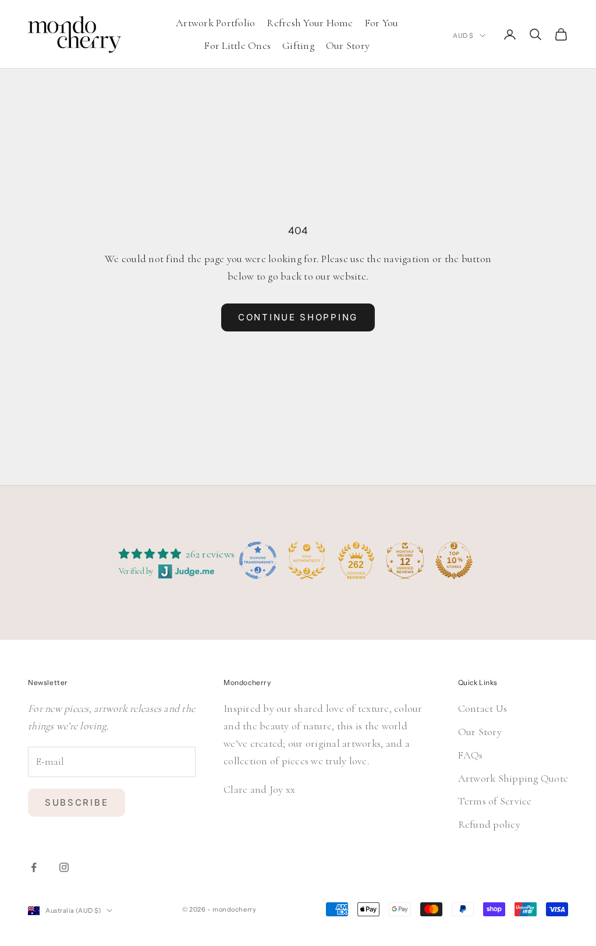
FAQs (470, 755)
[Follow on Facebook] (34, 867)
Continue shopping (298, 317)
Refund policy (489, 824)
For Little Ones (237, 45)
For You (382, 22)
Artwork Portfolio (215, 22)
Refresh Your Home (310, 22)
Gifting (298, 45)
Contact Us (483, 708)
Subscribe (76, 802)
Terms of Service (495, 801)
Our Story (348, 45)
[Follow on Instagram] (64, 867)
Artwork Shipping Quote (513, 778)
